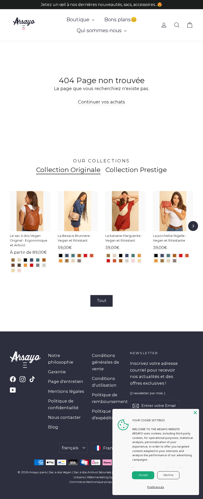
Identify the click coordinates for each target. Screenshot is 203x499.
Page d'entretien (65, 381)
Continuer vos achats (101, 102)
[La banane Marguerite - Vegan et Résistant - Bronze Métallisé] (108, 255)
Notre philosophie (60, 359)
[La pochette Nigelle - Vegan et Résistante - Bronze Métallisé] (162, 261)
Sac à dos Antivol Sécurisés (92, 472)
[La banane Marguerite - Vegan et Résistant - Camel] (121, 261)
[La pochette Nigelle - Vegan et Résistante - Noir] (156, 255)
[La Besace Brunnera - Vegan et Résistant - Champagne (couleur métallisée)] (73, 261)
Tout (101, 300)
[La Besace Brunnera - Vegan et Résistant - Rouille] (92, 255)
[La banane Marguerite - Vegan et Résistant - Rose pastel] (133, 261)
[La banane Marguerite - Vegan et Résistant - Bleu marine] (127, 255)
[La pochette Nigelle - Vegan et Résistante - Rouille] (187, 255)
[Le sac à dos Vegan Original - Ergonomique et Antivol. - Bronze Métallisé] (13, 260)
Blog (53, 426)
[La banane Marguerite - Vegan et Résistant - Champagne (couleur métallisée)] (114, 255)
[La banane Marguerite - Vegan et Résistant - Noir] (121, 255)
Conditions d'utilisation (104, 382)
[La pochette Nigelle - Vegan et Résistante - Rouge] (181, 255)
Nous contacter (64, 417)
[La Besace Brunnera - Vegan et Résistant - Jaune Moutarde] (61, 261)
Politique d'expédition (105, 414)
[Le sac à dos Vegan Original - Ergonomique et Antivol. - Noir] (25, 260)
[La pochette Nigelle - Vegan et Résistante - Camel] (175, 255)
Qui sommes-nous (100, 30)
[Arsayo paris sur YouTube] (13, 390)
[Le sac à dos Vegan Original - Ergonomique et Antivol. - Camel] (44, 260)
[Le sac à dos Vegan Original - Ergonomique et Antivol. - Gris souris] (38, 265)
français (70, 447)
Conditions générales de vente (105, 362)
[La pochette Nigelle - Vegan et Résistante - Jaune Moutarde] (156, 261)
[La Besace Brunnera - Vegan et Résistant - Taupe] (79, 261)
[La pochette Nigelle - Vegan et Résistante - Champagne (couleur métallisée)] (168, 261)
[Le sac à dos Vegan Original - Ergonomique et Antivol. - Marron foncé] (19, 265)
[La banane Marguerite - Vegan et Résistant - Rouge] (108, 261)
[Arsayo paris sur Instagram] (22, 379)
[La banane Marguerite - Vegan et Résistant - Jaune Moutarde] (139, 255)
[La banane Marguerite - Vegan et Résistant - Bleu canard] (133, 255)
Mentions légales (66, 391)
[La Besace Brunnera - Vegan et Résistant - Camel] (79, 255)
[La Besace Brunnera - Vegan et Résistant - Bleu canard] (73, 255)
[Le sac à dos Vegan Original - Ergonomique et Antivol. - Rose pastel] (19, 270)
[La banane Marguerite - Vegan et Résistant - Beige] (139, 261)
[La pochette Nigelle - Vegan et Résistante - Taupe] (175, 261)
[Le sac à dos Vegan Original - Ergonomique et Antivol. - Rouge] (31, 265)
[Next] (193, 226)
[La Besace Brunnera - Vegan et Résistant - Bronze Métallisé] (67, 261)
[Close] (195, 412)
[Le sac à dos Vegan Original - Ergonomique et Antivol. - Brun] (13, 265)
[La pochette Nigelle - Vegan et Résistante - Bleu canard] (168, 255)
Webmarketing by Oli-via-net (107, 477)
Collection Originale (68, 170)
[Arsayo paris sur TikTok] (32, 379)
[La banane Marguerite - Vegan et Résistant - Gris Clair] (127, 261)
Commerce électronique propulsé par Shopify (101, 482)
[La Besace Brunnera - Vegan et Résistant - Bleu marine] (67, 255)
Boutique (78, 20)
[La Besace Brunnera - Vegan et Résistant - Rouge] (85, 255)
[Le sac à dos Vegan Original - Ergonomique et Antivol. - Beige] (13, 270)
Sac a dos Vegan (60, 472)
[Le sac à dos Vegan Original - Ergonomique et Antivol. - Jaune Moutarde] (25, 265)
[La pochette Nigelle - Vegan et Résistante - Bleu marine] (162, 255)
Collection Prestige (136, 170)
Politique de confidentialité (63, 404)
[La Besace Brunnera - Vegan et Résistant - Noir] (61, 255)
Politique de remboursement (107, 398)
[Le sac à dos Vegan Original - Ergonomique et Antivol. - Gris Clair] (44, 265)
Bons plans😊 (120, 20)
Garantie (57, 371)
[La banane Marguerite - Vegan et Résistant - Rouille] (114, 261)
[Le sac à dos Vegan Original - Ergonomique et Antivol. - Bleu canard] (38, 260)
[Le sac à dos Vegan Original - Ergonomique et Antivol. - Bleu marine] (31, 260)
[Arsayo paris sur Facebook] (13, 379)
